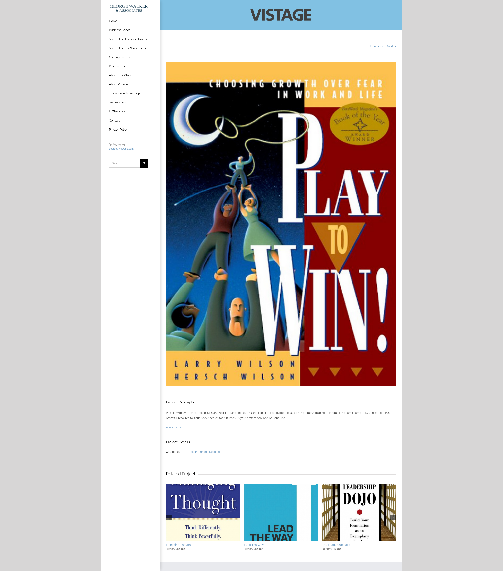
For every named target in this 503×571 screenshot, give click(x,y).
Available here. (175, 427)
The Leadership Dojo (336, 545)
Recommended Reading (204, 451)
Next (390, 46)
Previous (378, 46)
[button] (169, 517)
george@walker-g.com (121, 148)
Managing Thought (179, 545)
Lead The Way (254, 545)
